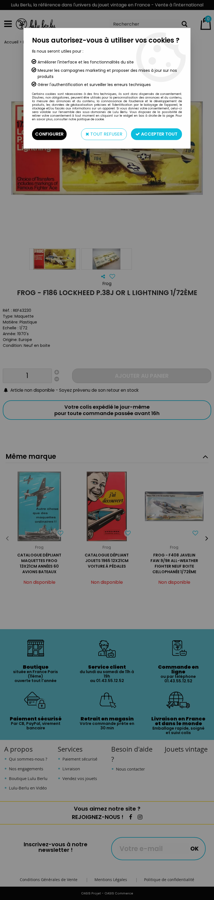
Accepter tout (158, 134)
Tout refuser (105, 134)
